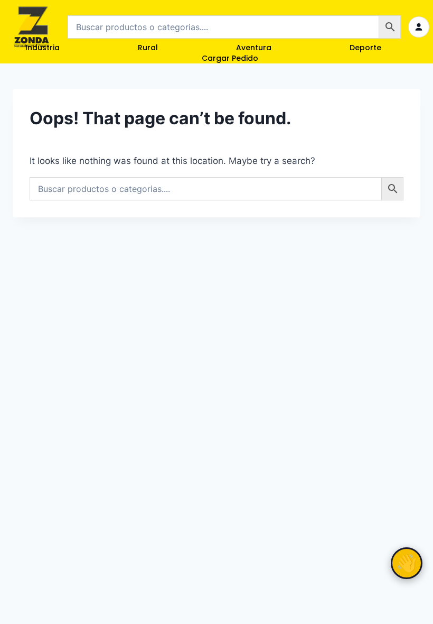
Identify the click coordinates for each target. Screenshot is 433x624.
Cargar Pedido (230, 58)
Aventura (253, 47)
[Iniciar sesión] (418, 27)
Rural (148, 47)
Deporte (365, 47)
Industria (42, 47)
